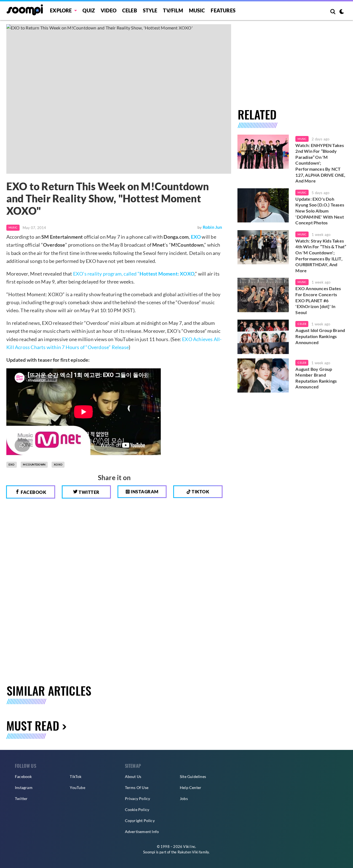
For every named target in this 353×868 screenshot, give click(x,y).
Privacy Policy (137, 798)
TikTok (75, 776)
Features (223, 10)
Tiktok (200, 491)
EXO (196, 237)
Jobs (184, 798)
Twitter (89, 492)
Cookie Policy (137, 809)
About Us (133, 776)
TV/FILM (173, 10)
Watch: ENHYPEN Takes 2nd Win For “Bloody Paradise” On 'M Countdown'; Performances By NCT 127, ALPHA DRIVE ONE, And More (320, 163)
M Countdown (34, 464)
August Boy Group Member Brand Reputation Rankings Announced (316, 378)
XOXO (58, 464)
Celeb (129, 10)
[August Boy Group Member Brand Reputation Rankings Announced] (263, 375)
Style (150, 10)
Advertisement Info (142, 831)
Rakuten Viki (188, 852)
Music (197, 10)
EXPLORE (61, 10)
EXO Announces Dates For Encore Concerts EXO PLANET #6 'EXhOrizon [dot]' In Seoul (318, 300)
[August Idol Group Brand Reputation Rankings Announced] (263, 337)
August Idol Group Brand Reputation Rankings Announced (320, 336)
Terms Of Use (136, 787)
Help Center (190, 787)
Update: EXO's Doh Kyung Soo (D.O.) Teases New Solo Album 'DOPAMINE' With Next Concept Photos (319, 210)
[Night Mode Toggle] (341, 12)
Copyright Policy (140, 820)
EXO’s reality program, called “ (133, 274)
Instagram (144, 491)
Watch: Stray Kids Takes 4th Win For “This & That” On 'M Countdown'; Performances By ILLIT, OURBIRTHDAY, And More (320, 255)
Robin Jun (212, 227)
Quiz (88, 10)
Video (108, 10)
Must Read (32, 725)
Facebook (33, 492)
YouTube (77, 787)
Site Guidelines (193, 776)
